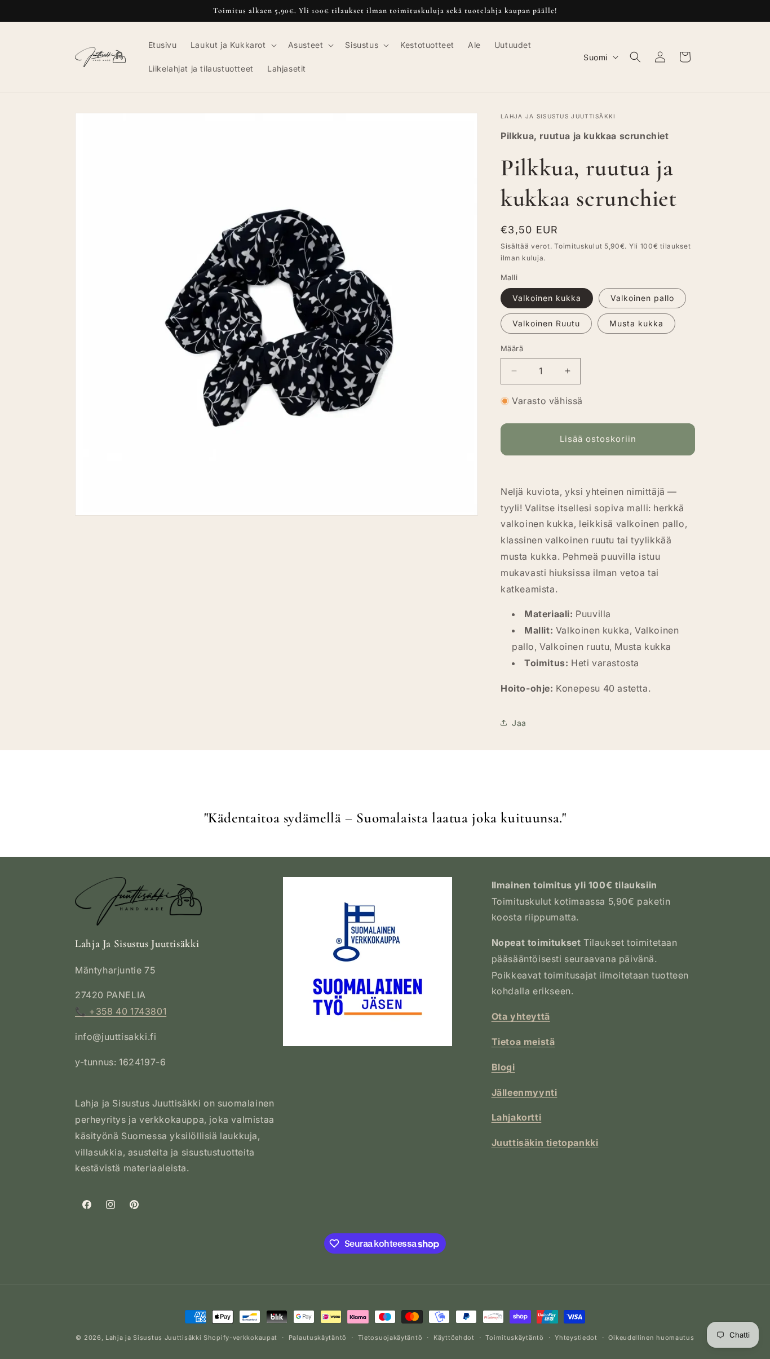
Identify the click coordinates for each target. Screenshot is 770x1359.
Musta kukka (636, 323)
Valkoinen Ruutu (546, 323)
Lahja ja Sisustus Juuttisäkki (153, 1338)
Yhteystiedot (576, 1338)
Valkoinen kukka (546, 298)
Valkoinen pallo (642, 298)
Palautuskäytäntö (318, 1338)
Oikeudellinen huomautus (651, 1338)
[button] (232, 45)
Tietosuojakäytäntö (390, 1338)
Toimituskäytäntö (514, 1338)
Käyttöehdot (454, 1338)
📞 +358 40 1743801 (120, 1011)
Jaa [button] (519, 723)
